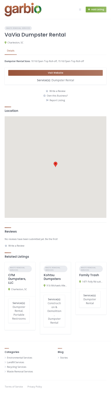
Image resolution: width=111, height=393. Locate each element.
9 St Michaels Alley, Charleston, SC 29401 (57, 285)
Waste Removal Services (18, 28)
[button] (55, 164)
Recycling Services (16, 366)
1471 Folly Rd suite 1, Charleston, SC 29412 (92, 281)
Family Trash (89, 275)
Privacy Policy (34, 386)
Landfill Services (15, 362)
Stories (64, 357)
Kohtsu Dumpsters (52, 277)
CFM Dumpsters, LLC (17, 279)
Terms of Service (14, 386)
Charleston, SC (15, 42)
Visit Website (55, 72)
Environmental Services (19, 357)
